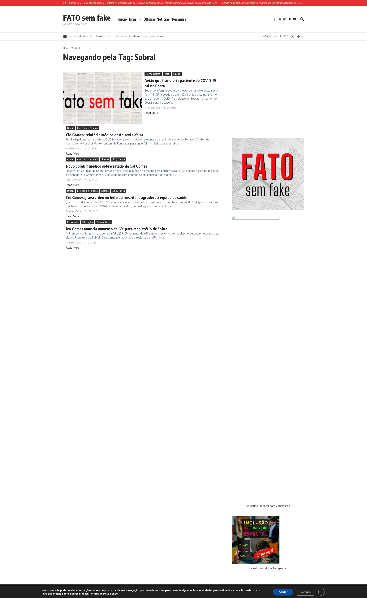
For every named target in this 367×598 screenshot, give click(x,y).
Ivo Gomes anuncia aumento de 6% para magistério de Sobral (117, 228)
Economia (72, 222)
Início (122, 19)
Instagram (148, 36)
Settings (305, 592)
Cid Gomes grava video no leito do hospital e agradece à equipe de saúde (126, 197)
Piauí (166, 73)
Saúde (176, 73)
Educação (87, 222)
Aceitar (283, 592)
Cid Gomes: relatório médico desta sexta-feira (104, 134)
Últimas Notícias (157, 19)
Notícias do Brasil (79, 36)
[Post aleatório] (292, 36)
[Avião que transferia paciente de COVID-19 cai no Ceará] (102, 98)
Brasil (133, 19)
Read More (151, 112)
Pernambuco (153, 73)
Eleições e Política (87, 128)
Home (66, 47)
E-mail (160, 36)
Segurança (118, 159)
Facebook (134, 36)
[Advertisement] (268, 102)
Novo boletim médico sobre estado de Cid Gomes (106, 166)
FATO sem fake (87, 17)
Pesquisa (179, 19)
